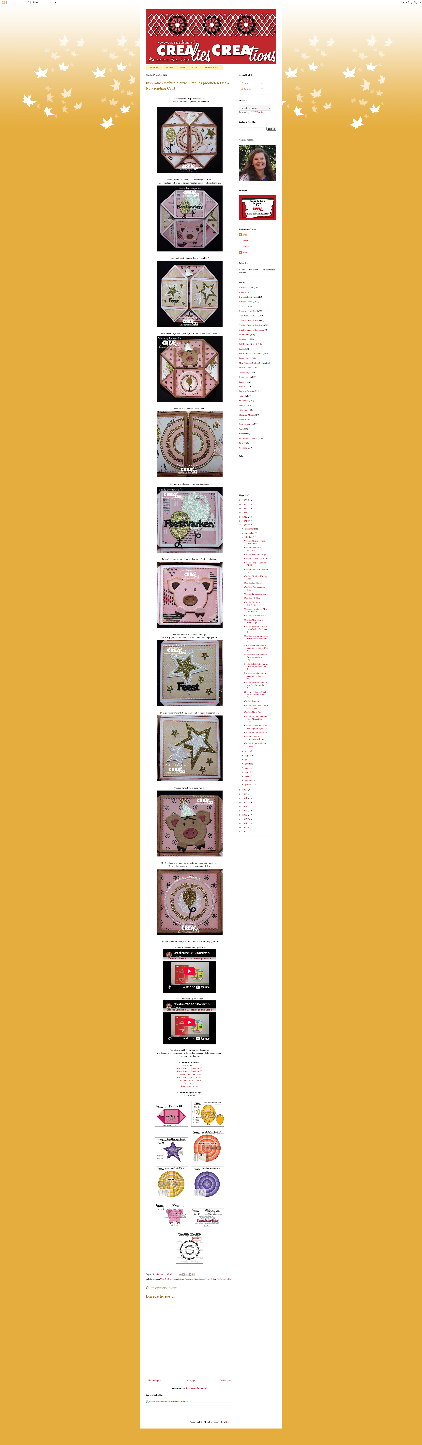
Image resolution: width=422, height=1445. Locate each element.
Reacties (247, 88)
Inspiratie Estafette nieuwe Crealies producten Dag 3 (256, 666)
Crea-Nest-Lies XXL (189, 1278)
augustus (249, 755)
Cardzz (156, 1278)
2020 (245, 525)
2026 (245, 499)
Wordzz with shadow (248, 438)
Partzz (201, 1278)
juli (247, 759)
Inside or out (244, 358)
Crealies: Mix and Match (255, 615)
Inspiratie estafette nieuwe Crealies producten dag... (256, 676)
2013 (245, 814)
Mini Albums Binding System (252, 362)
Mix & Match (245, 367)
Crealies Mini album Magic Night (253, 621)
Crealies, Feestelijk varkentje (252, 549)
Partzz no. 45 (189, 1083)
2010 (245, 827)
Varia (241, 428)
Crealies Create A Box (249, 320)
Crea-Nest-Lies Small (169, 1278)
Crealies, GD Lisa (252, 597)
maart (248, 776)
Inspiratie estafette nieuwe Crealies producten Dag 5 (256, 648)
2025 (245, 504)
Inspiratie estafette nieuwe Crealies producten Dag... (256, 657)
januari (248, 784)
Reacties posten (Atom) (196, 1387)
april (247, 771)
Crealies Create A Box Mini (251, 325)
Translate (260, 112)
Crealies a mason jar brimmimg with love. (254, 738)
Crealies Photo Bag (252, 712)
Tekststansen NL (223, 1278)
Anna (244, 234)
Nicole (245, 252)
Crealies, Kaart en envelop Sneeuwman (256, 706)
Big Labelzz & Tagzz (248, 296)
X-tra (241, 443)
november (250, 532)
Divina (245, 246)
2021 (245, 520)
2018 (245, 793)
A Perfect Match (246, 287)
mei (247, 767)
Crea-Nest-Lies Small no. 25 (189, 1068)
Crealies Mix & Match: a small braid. (255, 542)
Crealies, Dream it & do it (255, 558)
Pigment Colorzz (246, 391)
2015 (245, 806)
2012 (245, 819)
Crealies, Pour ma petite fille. (254, 588)
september (250, 751)
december (249, 528)
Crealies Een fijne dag (254, 582)
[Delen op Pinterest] (193, 1274)
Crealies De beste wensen (255, 732)
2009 (245, 831)
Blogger (228, 1421)
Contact (182, 67)
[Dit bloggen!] (183, 1274)
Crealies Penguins (252, 701)
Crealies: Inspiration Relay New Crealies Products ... (256, 638)
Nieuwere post (154, 1380)
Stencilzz (243, 409)
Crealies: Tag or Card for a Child (255, 564)
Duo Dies (243, 339)
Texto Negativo (246, 424)
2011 (245, 823)
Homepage (190, 1380)
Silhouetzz (244, 400)
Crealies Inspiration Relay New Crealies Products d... (256, 629)
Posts (245, 83)
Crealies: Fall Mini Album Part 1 (256, 571)
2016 (245, 802)
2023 (245, 512)
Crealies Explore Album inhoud (255, 744)
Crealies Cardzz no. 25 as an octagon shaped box (255, 727)
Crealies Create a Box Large (251, 329)
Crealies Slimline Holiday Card (255, 577)
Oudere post (225, 1380)
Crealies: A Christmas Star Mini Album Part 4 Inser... (256, 719)
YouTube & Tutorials (211, 67)
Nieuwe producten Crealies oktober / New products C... (256, 694)
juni (247, 763)
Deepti (245, 240)
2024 (245, 508)
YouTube (243, 447)
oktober (249, 537)
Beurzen (194, 67)
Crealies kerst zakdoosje (255, 554)
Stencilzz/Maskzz (247, 414)
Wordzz (242, 433)
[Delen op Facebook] (189, 1274)
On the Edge (244, 372)
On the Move (245, 376)
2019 (245, 789)
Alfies (241, 292)
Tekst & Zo (210, 1278)
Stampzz (243, 405)
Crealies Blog (154, 67)
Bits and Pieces (246, 301)
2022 (245, 516)
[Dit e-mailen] (180, 1274)
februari (249, 780)
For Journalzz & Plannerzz (250, 353)
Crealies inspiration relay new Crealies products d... (255, 685)
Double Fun (244, 334)
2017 (245, 798)
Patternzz (243, 386)
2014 (245, 810)
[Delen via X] (186, 1274)
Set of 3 (242, 395)
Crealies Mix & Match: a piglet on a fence (255, 603)
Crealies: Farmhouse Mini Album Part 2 (255, 610)
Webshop (169, 67)
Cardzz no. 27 (189, 1065)
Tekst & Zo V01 (189, 1095)
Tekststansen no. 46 (189, 1086)
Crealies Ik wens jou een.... (256, 593)
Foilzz (242, 348)
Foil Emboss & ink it (248, 343)
